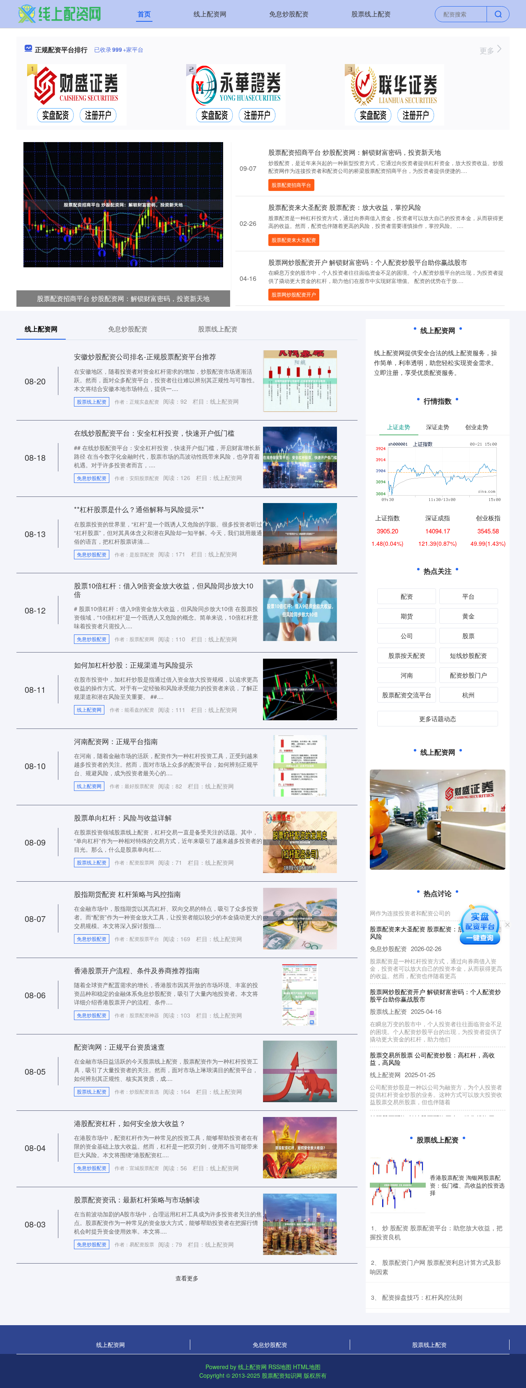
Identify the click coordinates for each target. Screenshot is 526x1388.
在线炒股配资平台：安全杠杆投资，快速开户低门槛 (154, 432)
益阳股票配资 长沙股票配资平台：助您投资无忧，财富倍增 (432, 1109)
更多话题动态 (437, 718)
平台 (468, 596)
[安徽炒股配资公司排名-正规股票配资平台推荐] (300, 380)
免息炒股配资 (289, 13)
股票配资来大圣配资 (294, 239)
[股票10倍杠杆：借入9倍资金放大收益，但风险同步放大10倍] (300, 609)
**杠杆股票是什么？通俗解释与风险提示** (139, 509)
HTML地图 (307, 1367)
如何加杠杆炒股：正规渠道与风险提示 (133, 665)
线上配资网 (210, 13)
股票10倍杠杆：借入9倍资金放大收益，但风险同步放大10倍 (163, 589)
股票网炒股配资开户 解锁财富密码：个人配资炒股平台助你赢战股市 (367, 262)
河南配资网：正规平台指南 (116, 741)
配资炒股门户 (468, 675)
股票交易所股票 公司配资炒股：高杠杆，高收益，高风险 (432, 1045)
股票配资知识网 (282, 1375)
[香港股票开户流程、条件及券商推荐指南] (300, 994)
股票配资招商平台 (291, 184)
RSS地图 (279, 1367)
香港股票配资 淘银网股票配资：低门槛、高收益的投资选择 (467, 1184)
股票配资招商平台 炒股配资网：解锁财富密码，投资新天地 (123, 298)
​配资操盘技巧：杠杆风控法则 (422, 1297)
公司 (407, 635)
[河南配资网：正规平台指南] (300, 765)
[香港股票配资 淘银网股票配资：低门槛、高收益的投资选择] (398, 1185)
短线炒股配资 (468, 655)
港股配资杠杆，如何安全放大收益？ (130, 1123)
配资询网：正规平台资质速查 (119, 1046)
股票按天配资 (406, 655)
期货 (407, 615)
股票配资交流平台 (406, 694)
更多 (488, 50)
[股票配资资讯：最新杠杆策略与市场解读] (300, 1223)
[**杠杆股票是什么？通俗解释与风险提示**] (300, 533)
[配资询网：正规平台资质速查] (300, 1070)
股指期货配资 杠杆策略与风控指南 (127, 894)
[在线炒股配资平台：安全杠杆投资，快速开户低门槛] (300, 457)
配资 (407, 596)
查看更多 (186, 1278)
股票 (468, 635)
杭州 (468, 694)
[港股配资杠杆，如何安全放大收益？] (300, 1147)
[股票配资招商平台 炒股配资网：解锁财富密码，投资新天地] (123, 204)
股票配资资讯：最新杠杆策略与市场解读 (137, 1199)
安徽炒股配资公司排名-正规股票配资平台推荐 (145, 356)
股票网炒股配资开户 (294, 294)
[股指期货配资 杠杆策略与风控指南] (300, 918)
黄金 (468, 615)
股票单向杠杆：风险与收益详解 (123, 817)
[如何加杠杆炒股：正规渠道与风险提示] (300, 689)
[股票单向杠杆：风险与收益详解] (300, 841)
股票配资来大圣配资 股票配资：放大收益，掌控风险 (344, 207)
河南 (407, 675)
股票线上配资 (371, 13)
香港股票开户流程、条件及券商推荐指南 (137, 970)
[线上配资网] (59, 13)
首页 (144, 13)
